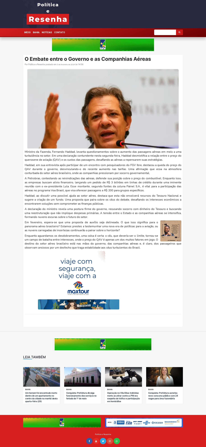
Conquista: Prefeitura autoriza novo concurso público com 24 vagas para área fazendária (163, 396)
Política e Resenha (36, 64)
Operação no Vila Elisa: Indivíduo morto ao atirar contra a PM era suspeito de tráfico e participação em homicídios (123, 397)
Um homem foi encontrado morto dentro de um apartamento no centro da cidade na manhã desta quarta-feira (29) (41, 397)
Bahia (36, 32)
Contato (59, 32)
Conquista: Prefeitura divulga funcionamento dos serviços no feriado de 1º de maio (81, 396)
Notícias (47, 32)
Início (27, 32)
